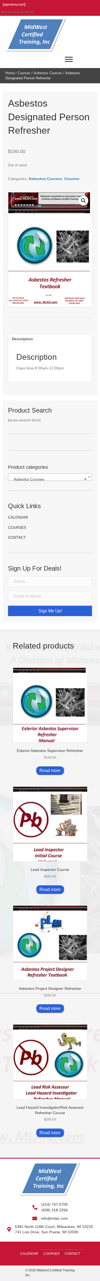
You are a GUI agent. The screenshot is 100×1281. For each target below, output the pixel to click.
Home (9, 73)
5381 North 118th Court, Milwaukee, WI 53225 (54, 1226)
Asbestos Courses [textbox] (48, 479)
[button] (83, 200)
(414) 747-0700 (54, 1204)
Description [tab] (22, 339)
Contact (17, 537)
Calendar (18, 517)
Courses (24, 73)
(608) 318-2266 (54, 1210)
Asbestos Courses (48, 73)
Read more (50, 770)
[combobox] (50, 477)
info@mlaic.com (54, 1218)
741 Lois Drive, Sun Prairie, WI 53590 (46, 1232)
